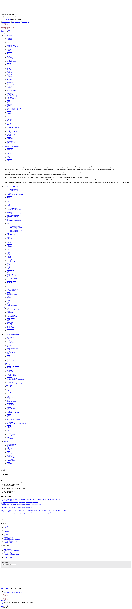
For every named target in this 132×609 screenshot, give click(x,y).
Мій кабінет (4, 600)
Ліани (5, 556)
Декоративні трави (8, 553)
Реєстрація (7, 30)
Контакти (6, 531)
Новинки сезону (8, 547)
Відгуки (6, 527)
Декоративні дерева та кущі (11, 552)
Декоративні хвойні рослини (11, 554)
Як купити (6, 533)
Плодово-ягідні (8, 557)
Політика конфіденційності (11, 541)
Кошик (2, 31)
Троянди (6, 558)
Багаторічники (7, 549)
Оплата (5, 535)
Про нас (6, 526)
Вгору (2, 603)
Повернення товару (9, 537)
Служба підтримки (9, 538)
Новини (6, 530)
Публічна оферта (8, 542)
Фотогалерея (7, 529)
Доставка (6, 534)
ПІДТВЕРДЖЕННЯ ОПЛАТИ (12, 540)
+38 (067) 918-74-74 (6, 19)
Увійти (2, 30)
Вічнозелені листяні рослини (11, 550)
